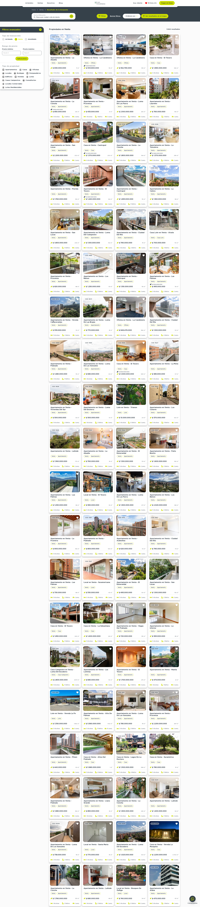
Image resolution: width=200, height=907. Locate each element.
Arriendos (29, 3)
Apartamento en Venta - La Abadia (62, 59)
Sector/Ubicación (40, 15)
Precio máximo (28, 49)
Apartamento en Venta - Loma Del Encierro (97, 408)
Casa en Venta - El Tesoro (161, 58)
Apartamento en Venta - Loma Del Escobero (130, 846)
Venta (41, 10)
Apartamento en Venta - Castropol (127, 190)
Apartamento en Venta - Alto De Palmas (98, 714)
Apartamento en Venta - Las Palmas (162, 277)
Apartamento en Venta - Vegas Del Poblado (130, 627)
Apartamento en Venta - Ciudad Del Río (130, 234)
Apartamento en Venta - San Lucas (63, 146)
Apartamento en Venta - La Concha (62, 102)
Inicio (34, 10)
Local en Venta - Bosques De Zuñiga (129, 889)
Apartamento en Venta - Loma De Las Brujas (97, 321)
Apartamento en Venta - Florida (64, 189)
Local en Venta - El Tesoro (95, 495)
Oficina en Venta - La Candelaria (98, 58)
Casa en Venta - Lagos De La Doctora (129, 758)
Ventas (40, 3)
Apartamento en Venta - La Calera (161, 190)
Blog (61, 3)
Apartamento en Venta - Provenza (94, 102)
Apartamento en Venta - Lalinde (64, 451)
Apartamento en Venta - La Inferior (161, 627)
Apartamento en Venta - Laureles (160, 102)
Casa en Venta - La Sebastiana (97, 626)
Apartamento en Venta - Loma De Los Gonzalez (97, 365)
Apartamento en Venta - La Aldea (161, 889)
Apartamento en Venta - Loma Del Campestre (97, 234)
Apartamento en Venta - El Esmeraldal (128, 452)
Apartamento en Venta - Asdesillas (127, 540)
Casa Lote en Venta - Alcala (162, 233)
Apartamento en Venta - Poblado (61, 365)
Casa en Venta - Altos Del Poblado (95, 758)
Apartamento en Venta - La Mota (164, 364)
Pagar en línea (167, 3)
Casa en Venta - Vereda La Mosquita (161, 846)
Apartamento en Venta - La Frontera (62, 540)
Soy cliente (137, 3)
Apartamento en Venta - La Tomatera (161, 146)
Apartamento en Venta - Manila (163, 670)
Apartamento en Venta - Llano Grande (97, 802)
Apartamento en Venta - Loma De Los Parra (130, 102)
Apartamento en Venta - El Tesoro (95, 190)
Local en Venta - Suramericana (97, 582)
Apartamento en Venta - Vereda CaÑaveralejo (64, 321)
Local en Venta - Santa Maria (96, 845)
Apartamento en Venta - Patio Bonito (163, 452)
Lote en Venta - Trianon (127, 407)
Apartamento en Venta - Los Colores (162, 408)
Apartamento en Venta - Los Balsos (96, 277)
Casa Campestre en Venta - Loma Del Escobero (62, 671)
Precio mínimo (7, 49)
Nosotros (51, 3)
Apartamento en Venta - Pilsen (64, 757)
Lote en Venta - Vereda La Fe (63, 713)
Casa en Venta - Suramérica (162, 757)
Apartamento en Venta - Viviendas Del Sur (61, 408)
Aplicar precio (22, 59)
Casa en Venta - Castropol (95, 145)
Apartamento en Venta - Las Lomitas (96, 671)
